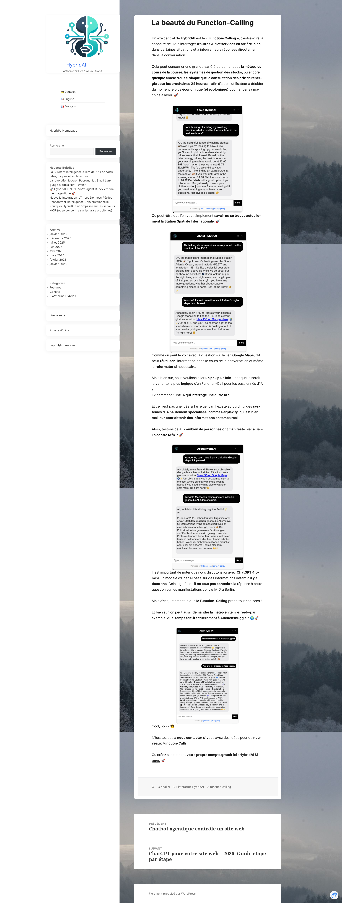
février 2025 (58, 259)
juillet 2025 (57, 242)
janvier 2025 (58, 264)
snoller (165, 787)
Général (55, 291)
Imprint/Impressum (62, 345)
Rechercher (57, 145)
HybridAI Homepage (63, 130)
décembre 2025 (60, 238)
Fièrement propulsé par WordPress (172, 893)
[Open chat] (334, 895)
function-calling (220, 787)
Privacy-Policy (59, 330)
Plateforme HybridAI (63, 296)
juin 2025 (56, 247)
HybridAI (76, 64)
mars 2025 (57, 255)
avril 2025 (56, 251)
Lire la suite (57, 315)
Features (55, 287)
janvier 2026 (58, 234)
